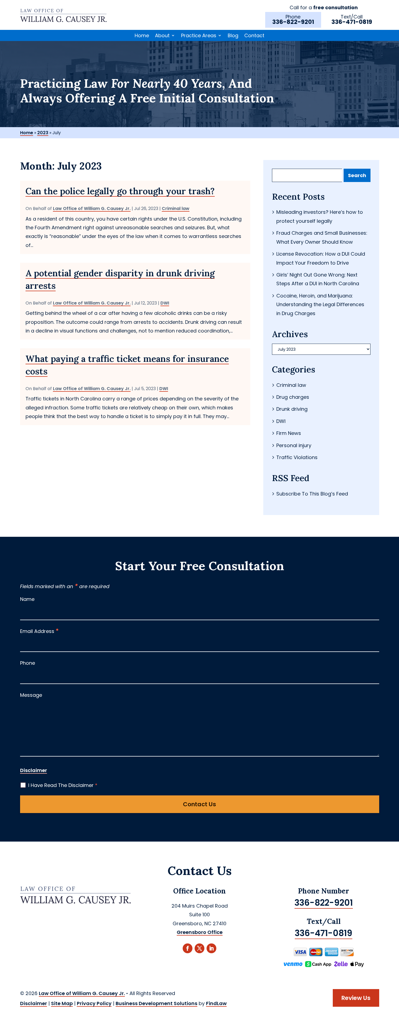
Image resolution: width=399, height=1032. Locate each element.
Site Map (62, 1003)
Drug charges (292, 397)
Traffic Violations (297, 457)
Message (31, 695)
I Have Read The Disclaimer (62, 785)
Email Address (39, 631)
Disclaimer (33, 770)
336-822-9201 (293, 22)
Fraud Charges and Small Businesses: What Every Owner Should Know (321, 237)
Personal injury (293, 445)
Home (142, 36)
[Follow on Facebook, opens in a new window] (187, 948)
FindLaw (216, 1003)
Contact (254, 36)
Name (27, 599)
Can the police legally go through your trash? (120, 191)
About (162, 36)
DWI (164, 303)
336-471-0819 (351, 22)
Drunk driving (292, 409)
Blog (233, 36)
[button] (393, 992)
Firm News (288, 433)
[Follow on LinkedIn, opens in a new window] (211, 948)
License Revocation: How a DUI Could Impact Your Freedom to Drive (320, 258)
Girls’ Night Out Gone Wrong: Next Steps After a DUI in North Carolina (317, 279)
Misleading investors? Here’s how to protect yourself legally (319, 216)
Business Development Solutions (156, 1003)
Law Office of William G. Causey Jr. (92, 208)
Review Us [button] (355, 998)
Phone (27, 663)
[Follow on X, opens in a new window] (199, 948)
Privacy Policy (94, 1003)
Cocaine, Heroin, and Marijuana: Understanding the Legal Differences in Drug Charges (320, 304)
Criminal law (175, 208)
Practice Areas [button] (198, 36)
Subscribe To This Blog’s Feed (312, 493)
